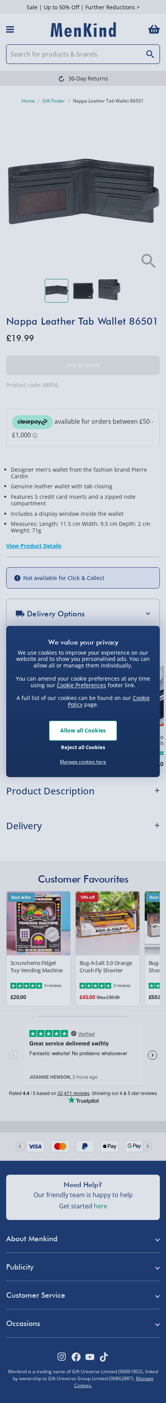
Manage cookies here (83, 762)
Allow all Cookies (83, 730)
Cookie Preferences (81, 685)
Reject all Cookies (83, 747)
